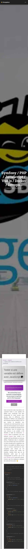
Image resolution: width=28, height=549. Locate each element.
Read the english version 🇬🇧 (14, 401)
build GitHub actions (9, 457)
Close (14, 404)
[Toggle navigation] (25, 2)
